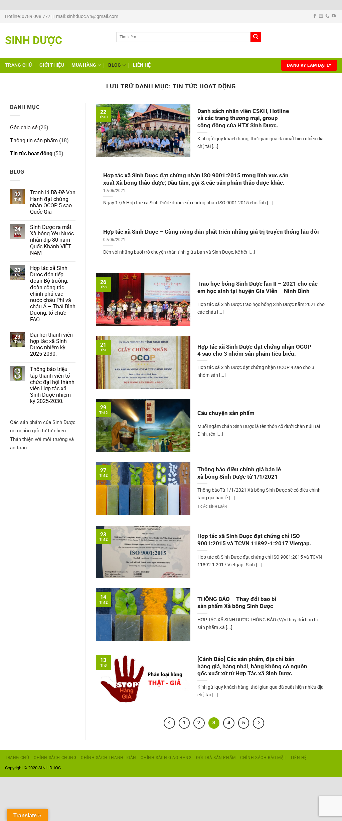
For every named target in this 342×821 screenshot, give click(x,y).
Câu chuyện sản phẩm (225, 413)
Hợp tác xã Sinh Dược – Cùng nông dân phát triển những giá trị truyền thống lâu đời (211, 232)
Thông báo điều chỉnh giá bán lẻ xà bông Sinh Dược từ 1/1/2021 (239, 473)
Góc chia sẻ (23, 127)
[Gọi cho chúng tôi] (327, 16)
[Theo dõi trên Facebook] (315, 16)
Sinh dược (33, 40)
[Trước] (169, 723)
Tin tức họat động (31, 153)
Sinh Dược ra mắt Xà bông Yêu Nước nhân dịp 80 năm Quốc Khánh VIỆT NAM (52, 240)
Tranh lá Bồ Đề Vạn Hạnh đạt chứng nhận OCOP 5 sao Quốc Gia (52, 202)
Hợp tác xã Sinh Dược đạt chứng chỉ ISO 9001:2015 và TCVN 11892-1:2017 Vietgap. (254, 540)
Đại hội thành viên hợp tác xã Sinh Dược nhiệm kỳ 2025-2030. (51, 344)
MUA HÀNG (83, 65)
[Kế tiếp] (258, 723)
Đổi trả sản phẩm (216, 757)
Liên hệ (142, 65)
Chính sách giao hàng (166, 757)
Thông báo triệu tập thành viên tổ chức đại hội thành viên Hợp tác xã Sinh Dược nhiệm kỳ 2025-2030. (52, 385)
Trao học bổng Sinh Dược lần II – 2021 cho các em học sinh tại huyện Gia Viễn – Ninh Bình (257, 287)
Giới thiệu (51, 65)
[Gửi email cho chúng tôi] (321, 16)
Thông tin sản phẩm (34, 140)
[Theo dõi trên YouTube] (334, 16)
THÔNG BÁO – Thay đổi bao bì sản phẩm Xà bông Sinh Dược (237, 603)
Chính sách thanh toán (108, 757)
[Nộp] (255, 37)
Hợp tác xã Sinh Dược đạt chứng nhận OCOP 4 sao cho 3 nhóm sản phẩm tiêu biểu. (254, 350)
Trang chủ (18, 65)
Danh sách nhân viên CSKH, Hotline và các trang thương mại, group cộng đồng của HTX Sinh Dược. (243, 118)
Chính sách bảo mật (263, 757)
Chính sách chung (55, 757)
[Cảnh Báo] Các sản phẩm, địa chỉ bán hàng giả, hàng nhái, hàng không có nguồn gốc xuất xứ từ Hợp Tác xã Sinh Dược (252, 666)
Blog (114, 65)
